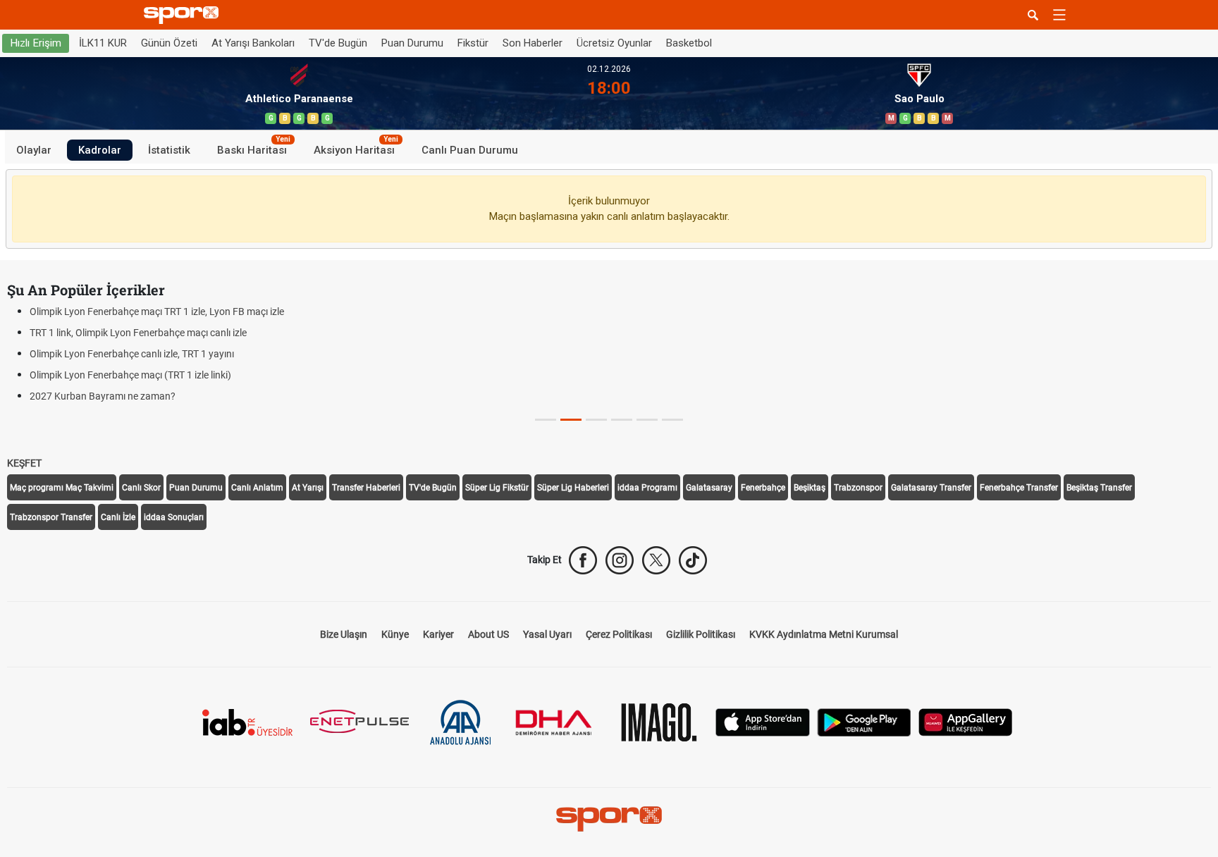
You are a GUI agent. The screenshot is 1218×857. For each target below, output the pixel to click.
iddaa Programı (647, 488)
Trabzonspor (858, 488)
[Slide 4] (647, 420)
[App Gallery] (965, 721)
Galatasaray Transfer (931, 488)
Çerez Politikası (619, 634)
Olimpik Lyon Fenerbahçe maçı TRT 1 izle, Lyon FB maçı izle (157, 311)
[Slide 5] (672, 420)
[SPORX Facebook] (582, 560)
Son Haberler (532, 43)
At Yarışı (308, 488)
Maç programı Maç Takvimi (61, 488)
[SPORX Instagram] (619, 560)
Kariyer (438, 634)
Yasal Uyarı (547, 634)
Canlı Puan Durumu (470, 149)
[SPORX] (609, 819)
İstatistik (169, 149)
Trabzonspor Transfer (51, 517)
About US (488, 634)
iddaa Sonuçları (174, 517)
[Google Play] (864, 721)
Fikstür (472, 43)
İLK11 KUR (103, 43)
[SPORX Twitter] (656, 560)
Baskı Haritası (253, 147)
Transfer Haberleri (366, 488)
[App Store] (762, 721)
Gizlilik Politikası (700, 634)
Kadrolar (99, 149)
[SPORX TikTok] (692, 560)
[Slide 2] (596, 420)
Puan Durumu (412, 43)
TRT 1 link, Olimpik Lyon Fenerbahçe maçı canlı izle (138, 332)
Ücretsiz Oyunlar (614, 43)
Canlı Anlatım (257, 488)
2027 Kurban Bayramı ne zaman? (103, 396)
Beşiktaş (809, 488)
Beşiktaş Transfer (1099, 488)
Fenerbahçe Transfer (1019, 488)
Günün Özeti (169, 43)
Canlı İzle (118, 517)
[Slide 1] (571, 420)
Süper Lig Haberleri (573, 488)
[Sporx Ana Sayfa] (184, 15)
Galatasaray (709, 488)
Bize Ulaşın (343, 634)
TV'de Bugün (338, 43)
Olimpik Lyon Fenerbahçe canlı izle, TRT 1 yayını (132, 353)
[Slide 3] (621, 420)
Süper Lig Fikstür (497, 488)
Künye (395, 634)
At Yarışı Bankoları (253, 43)
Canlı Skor (141, 488)
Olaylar (33, 149)
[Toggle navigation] (1059, 15)
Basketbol (689, 43)
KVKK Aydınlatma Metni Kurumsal (823, 634)
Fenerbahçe (763, 488)
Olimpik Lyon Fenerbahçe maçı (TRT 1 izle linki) (130, 375)
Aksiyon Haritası (356, 147)
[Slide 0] (545, 420)
